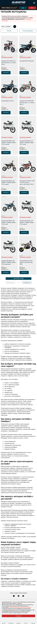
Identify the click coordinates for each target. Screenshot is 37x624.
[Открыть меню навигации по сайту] (34, 3)
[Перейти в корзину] (33, 621)
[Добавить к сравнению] (16, 72)
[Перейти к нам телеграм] (19, 596)
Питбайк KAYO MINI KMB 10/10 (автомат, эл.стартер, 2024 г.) (27, 102)
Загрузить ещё (18, 278)
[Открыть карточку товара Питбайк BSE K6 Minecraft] (27, 47)
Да (23, 8)
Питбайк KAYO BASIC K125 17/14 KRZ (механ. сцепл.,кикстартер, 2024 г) (27, 182)
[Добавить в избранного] (13, 72)
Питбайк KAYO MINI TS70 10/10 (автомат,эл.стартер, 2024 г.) (8, 62)
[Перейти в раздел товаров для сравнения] (18, 621)
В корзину (6, 72)
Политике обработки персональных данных (20, 607)
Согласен (18, 616)
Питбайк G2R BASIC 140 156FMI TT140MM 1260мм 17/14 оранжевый (8, 262)
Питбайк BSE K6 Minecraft (27, 61)
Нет (32, 8)
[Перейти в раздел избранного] (11, 621)
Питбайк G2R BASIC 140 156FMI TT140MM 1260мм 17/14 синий (8, 222)
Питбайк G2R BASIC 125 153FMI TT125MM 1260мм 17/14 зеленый (8, 142)
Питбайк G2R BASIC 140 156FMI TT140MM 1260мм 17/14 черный (27, 222)
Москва (13, 8)
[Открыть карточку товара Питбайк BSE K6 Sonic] (9, 87)
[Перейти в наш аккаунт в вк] (14, 596)
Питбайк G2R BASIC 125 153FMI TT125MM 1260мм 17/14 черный (8, 182)
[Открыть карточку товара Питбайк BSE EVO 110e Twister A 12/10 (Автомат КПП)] (27, 247)
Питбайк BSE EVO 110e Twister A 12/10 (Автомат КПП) (26, 262)
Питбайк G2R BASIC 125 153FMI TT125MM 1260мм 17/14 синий (27, 142)
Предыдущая (10, 282)
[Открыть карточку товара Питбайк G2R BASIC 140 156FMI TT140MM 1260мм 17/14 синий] (9, 207)
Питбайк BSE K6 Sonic (7, 101)
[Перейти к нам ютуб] (23, 596)
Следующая (26, 282)
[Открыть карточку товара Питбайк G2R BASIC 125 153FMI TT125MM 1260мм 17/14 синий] (27, 127)
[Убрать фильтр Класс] (11, 26)
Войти (26, 623)
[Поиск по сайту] (2, 2)
